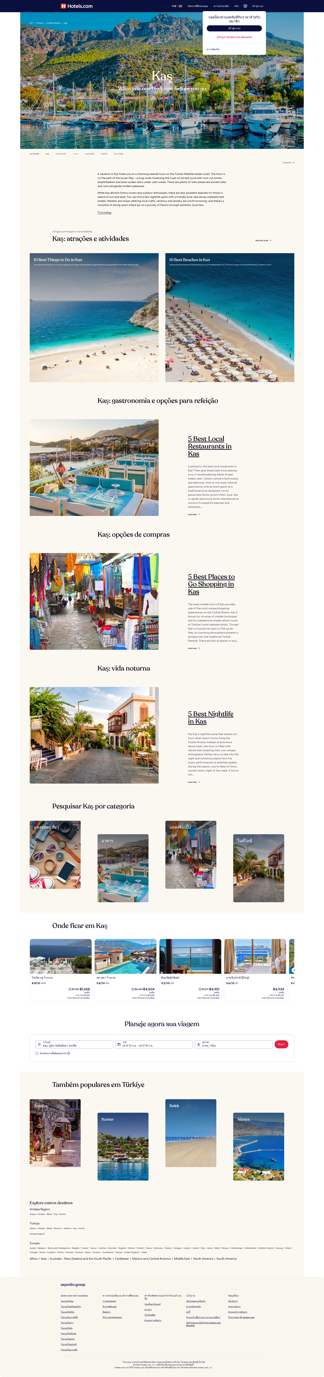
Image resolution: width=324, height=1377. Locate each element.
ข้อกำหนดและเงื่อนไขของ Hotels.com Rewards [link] (203, 1324)
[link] (234, 49)
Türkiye (40, 23)
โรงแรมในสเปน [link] (67, 1339)
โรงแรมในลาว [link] (67, 1322)
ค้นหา (281, 1044)
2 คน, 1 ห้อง (209, 1045)
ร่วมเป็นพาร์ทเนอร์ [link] (152, 1304)
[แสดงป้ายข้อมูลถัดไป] (294, 970)
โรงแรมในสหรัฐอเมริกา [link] (71, 1306)
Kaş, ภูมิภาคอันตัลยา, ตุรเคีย (59, 1045)
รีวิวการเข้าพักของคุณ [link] (112, 1317)
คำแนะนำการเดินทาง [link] (237, 1312)
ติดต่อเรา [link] (107, 1312)
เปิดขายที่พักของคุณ (197, 6)
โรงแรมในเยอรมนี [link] (69, 1344)
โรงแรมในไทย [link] (67, 1301)
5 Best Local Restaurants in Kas (210, 446)
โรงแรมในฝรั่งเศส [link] (68, 1333)
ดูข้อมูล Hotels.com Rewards (234, 37)
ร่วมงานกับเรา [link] (234, 1306)
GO (31, 23)
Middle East (182, 1259)
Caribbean (122, 1259)
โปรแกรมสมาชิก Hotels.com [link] (241, 1317)
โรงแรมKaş (104, 212)
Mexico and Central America (151, 1259)
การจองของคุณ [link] (109, 1301)
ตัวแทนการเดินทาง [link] (152, 1320)
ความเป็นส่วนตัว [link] (193, 1306)
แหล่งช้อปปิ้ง (89, 154)
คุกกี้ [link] (188, 1312)
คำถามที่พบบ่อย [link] (110, 1306)
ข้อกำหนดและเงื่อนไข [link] (195, 1301)
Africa (33, 1259)
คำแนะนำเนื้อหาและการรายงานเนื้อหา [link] (203, 1317)
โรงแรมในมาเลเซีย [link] (69, 1349)
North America (203, 1259)
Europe (35, 1243)
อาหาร (75, 154)
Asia (43, 1259)
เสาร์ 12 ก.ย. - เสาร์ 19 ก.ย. (138, 1045)
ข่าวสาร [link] (148, 1309)
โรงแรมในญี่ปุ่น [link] (67, 1312)
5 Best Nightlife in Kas (211, 717)
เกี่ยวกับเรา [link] (233, 1301)
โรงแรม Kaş (118, 154)
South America (227, 1259)
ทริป (236, 6)
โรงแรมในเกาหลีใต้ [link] (69, 1317)
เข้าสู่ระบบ (257, 6)
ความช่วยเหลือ (221, 6)
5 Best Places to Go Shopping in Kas (211, 584)
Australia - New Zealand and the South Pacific (81, 1259)
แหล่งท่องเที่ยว (61, 154)
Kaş (47, 154)
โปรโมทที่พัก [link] (149, 1315)
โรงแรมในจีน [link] (66, 1328)
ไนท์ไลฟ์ (104, 154)
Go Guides (34, 154)
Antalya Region (53, 23)
